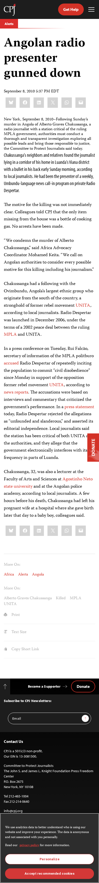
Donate (83, 686)
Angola (38, 575)
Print (15, 615)
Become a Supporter (44, 686)
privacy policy (29, 845)
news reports (16, 392)
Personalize (49, 859)
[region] (49, 848)
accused (11, 363)
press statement (79, 407)
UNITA (83, 305)
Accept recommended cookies (49, 873)
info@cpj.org (13, 811)
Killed (61, 598)
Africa (9, 575)
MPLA (10, 335)
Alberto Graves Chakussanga (28, 598)
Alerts (9, 23)
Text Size (18, 632)
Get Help (71, 9)
